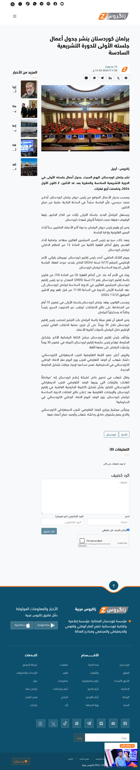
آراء (66, 705)
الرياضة (125, 697)
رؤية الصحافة (92, 705)
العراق (126, 672)
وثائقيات (94, 672)
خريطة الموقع (30, 664)
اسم (127, 516)
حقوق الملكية (84, 758)
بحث (79, 737)
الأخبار (124, 434)
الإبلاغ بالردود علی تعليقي (114, 530)
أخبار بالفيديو (92, 697)
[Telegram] (102, 77)
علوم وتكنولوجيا (90, 680)
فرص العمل (31, 697)
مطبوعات (63, 680)
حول (35, 680)
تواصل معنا (31, 688)
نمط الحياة (93, 664)
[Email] (86, 77)
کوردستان (124, 664)
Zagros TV (111, 66)
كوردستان (111, 434)
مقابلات (64, 664)
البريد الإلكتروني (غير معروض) (69, 516)
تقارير (65, 672)
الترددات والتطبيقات (26, 672)
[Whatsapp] (94, 77)
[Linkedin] (110, 77)
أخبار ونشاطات (60, 688)
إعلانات (33, 705)
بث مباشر (19, 761)
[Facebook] (126, 77)
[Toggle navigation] (15, 16)
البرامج (64, 697)
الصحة (126, 705)
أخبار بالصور (93, 688)
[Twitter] (118, 77)
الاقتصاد (125, 688)
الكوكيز (70, 758)
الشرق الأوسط (121, 680)
